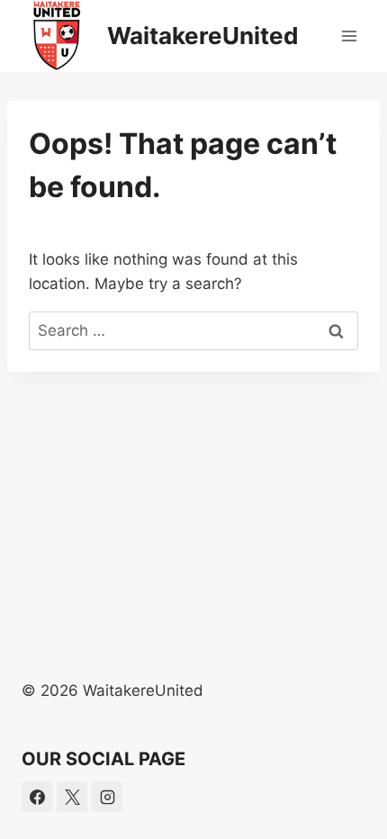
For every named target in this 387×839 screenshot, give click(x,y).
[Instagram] (107, 796)
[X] (72, 796)
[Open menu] (348, 36)
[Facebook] (37, 796)
